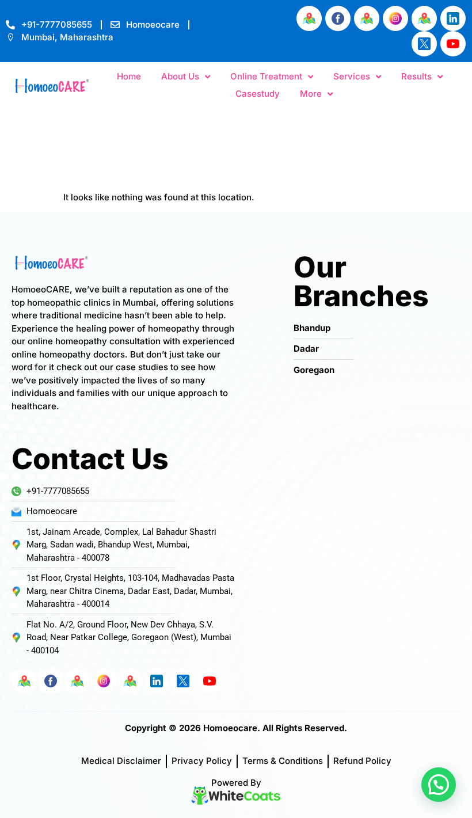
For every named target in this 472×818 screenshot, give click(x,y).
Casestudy (257, 93)
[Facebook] (338, 18)
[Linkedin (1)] (453, 18)
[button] (438, 784)
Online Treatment (266, 76)
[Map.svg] (309, 18)
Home (129, 76)
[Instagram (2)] (395, 18)
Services (351, 76)
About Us (180, 76)
